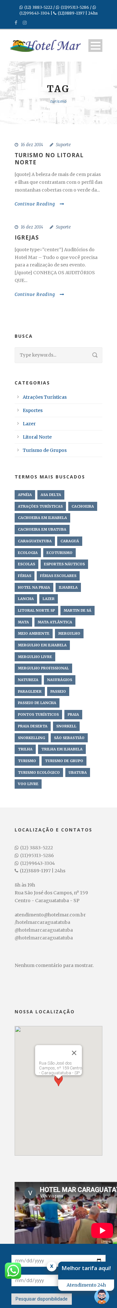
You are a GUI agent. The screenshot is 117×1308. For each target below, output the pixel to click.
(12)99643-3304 (35, 13)
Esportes (33, 410)
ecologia (28, 552)
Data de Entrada (28, 1249)
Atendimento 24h (86, 1285)
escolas (26, 564)
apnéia (25, 494)
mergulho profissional (43, 668)
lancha (26, 598)
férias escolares (58, 575)
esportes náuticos (64, 564)
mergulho (69, 633)
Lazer (29, 424)
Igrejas (27, 237)
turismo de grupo (64, 761)
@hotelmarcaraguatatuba (44, 930)
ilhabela (68, 587)
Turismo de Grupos (45, 450)
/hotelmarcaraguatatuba (42, 922)
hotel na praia (34, 587)
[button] (58, 1084)
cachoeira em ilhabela (42, 517)
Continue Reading (35, 204)
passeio (58, 691)
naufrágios (59, 680)
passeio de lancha (37, 703)
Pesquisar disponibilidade (42, 1299)
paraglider (30, 691)
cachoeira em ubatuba (42, 529)
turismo (27, 761)
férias (24, 575)
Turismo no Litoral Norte (49, 158)
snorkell (66, 726)
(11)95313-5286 (75, 7)
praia (73, 714)
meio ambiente (33, 633)
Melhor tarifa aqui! (86, 1268)
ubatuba (78, 772)
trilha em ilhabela (62, 749)
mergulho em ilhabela (42, 645)
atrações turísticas (40, 506)
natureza (28, 680)
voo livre (28, 784)
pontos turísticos (38, 714)
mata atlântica (55, 622)
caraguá (69, 541)
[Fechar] (74, 1053)
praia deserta (32, 726)
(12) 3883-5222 (38, 7)
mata (23, 622)
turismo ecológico (39, 772)
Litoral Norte (37, 437)
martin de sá (77, 610)
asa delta (51, 494)
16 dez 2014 (32, 144)
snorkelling (31, 738)
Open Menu (95, 45)
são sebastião (69, 738)
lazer (49, 598)
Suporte (63, 144)
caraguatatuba (35, 541)
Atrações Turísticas (45, 397)
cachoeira (83, 506)
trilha (25, 749)
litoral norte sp (36, 610)
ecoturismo (59, 552)
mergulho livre (35, 656)
